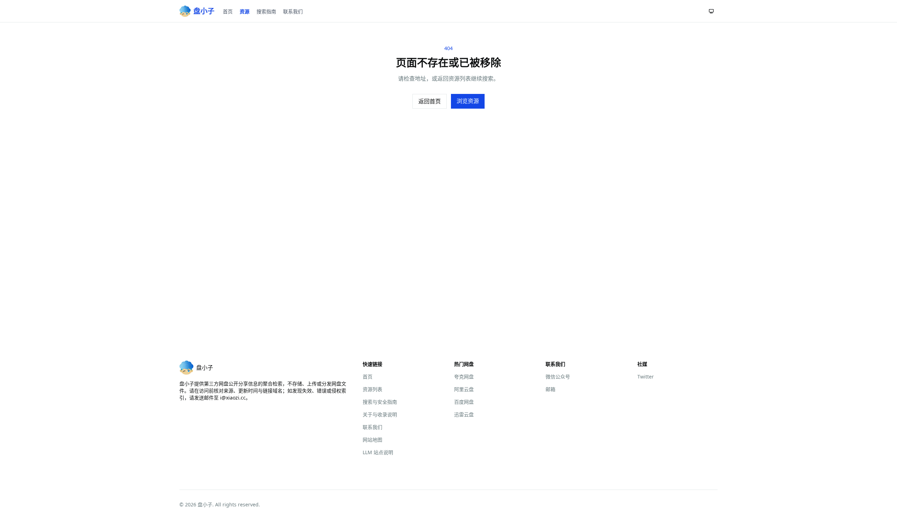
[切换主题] (711, 11)
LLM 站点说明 (378, 452)
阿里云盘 (464, 389)
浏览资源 (468, 101)
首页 (228, 11)
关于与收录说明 (380, 414)
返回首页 (429, 101)
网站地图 (372, 439)
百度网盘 (464, 401)
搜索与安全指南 (380, 401)
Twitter (645, 376)
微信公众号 (558, 376)
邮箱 (550, 389)
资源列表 (372, 389)
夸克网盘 (464, 376)
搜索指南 (266, 11)
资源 (244, 11)
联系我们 (293, 11)
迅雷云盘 (464, 414)
